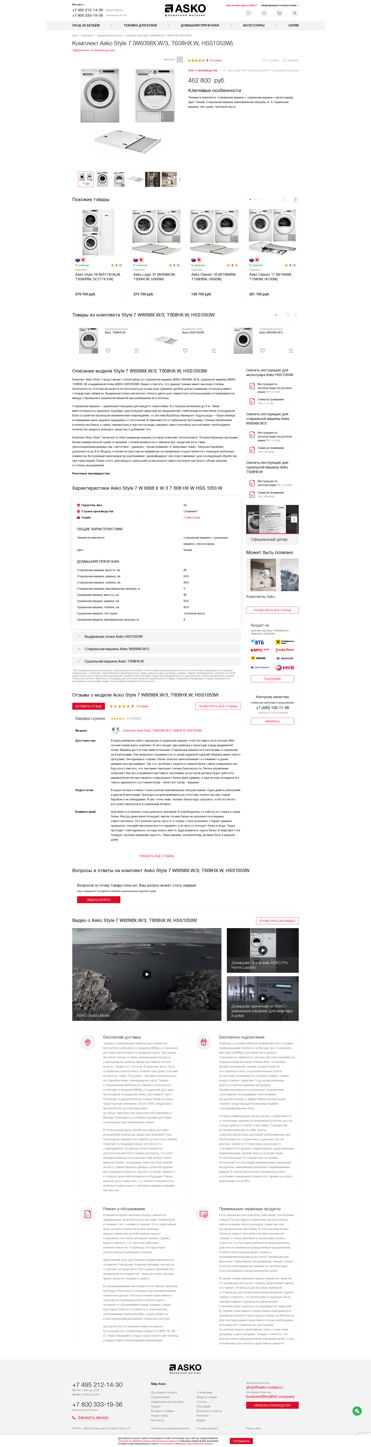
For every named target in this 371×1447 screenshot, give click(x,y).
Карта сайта (253, 1428)
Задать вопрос (99, 899)
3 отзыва (216, 60)
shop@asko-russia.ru (264, 1387)
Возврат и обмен (162, 1411)
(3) (120, 265)
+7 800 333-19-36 (87, 15)
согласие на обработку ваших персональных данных (147, 1441)
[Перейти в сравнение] (264, 13)
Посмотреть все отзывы (218, 706)
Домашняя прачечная (200, 25)
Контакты (157, 1420)
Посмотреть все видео (277, 921)
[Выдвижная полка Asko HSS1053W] (166, 340)
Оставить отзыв (89, 706)
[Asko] (185, 10)
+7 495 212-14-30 (87, 10)
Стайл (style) (192, 517)
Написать (272, 721)
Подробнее (272, 678)
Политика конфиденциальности (170, 1428)
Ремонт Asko (159, 1415)
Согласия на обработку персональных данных (186, 1443)
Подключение (160, 1397)
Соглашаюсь (241, 1441)
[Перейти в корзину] (279, 13)
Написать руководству (272, 1405)
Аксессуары (254, 25)
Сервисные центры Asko (167, 1401)
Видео (201, 1420)
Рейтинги (203, 1415)
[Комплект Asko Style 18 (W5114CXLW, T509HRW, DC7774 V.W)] (98, 232)
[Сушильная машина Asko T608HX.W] (88, 340)
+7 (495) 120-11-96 (272, 708)
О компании (204, 1392)
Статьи (201, 1401)
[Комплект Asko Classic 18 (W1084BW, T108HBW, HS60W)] (214, 232)
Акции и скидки (207, 1397)
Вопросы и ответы (209, 1411)
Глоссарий (203, 1406)
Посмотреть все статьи (272, 610)
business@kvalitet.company (270, 1396)
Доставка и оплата (164, 1392)
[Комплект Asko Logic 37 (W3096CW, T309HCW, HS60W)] (156, 232)
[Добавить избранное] (108, 351)
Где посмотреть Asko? (241, 5)
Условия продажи (207, 1428)
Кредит (156, 1406)
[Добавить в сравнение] (136, 351)
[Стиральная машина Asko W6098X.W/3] (243, 340)
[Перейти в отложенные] (248, 13)
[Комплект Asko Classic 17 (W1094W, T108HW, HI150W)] (272, 232)
